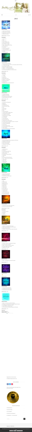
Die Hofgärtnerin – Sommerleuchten (12, 415)
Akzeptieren (11, 430)
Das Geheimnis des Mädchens (11, 413)
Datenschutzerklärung (19, 430)
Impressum (8, 426)
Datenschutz (12, 426)
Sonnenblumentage (9, 409)
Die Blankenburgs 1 (9, 407)
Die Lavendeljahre (9, 411)
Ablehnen (15, 430)
